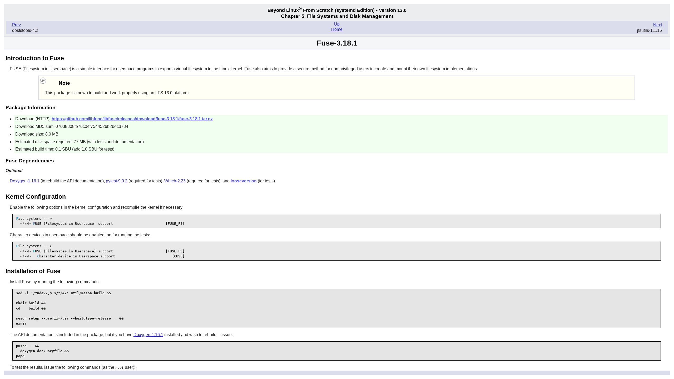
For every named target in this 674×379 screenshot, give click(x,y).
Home (337, 29)
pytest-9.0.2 (116, 181)
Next (657, 25)
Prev (16, 25)
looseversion (244, 181)
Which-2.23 (175, 181)
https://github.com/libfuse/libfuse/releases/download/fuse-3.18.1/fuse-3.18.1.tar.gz (132, 119)
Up (337, 24)
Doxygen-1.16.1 (24, 181)
